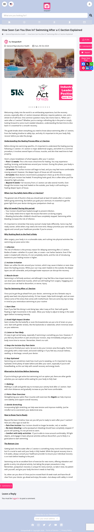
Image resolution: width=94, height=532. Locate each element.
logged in (15, 498)
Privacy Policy (66, 530)
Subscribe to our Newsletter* (47, 514)
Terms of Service (52, 530)
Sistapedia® (16, 42)
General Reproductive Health (15, 34)
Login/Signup (89, 4)
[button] (29, 107)
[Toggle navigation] (4, 4)
